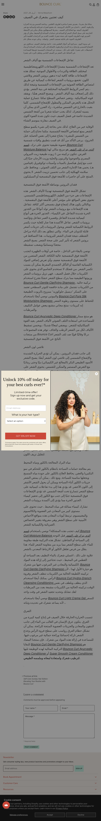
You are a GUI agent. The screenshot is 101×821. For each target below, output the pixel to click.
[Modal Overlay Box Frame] (50, 410)
